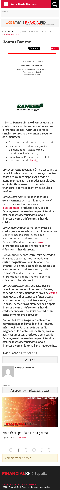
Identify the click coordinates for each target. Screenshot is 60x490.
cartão (53, 293)
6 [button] (49, 450)
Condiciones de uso (11, 484)
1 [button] (10, 450)
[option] (30, 419)
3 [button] (26, 450)
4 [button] (34, 450)
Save (56, 49)
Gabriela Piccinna (10, 34)
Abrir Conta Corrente (24, 4)
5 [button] (41, 450)
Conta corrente (11, 31)
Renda (33, 160)
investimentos (11, 208)
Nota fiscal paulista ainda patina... (26, 432)
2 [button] (18, 450)
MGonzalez (21, 437)
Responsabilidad (29, 484)
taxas (40, 242)
